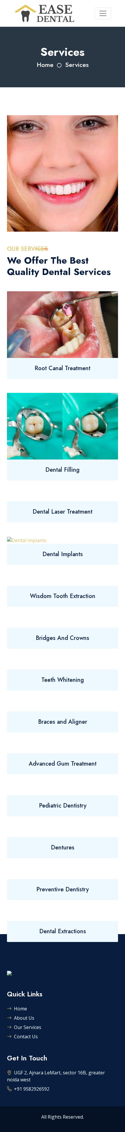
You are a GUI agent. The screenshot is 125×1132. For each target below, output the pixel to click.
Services (77, 64)
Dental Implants (62, 554)
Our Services (27, 1027)
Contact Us (26, 1036)
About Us (24, 1018)
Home (45, 64)
